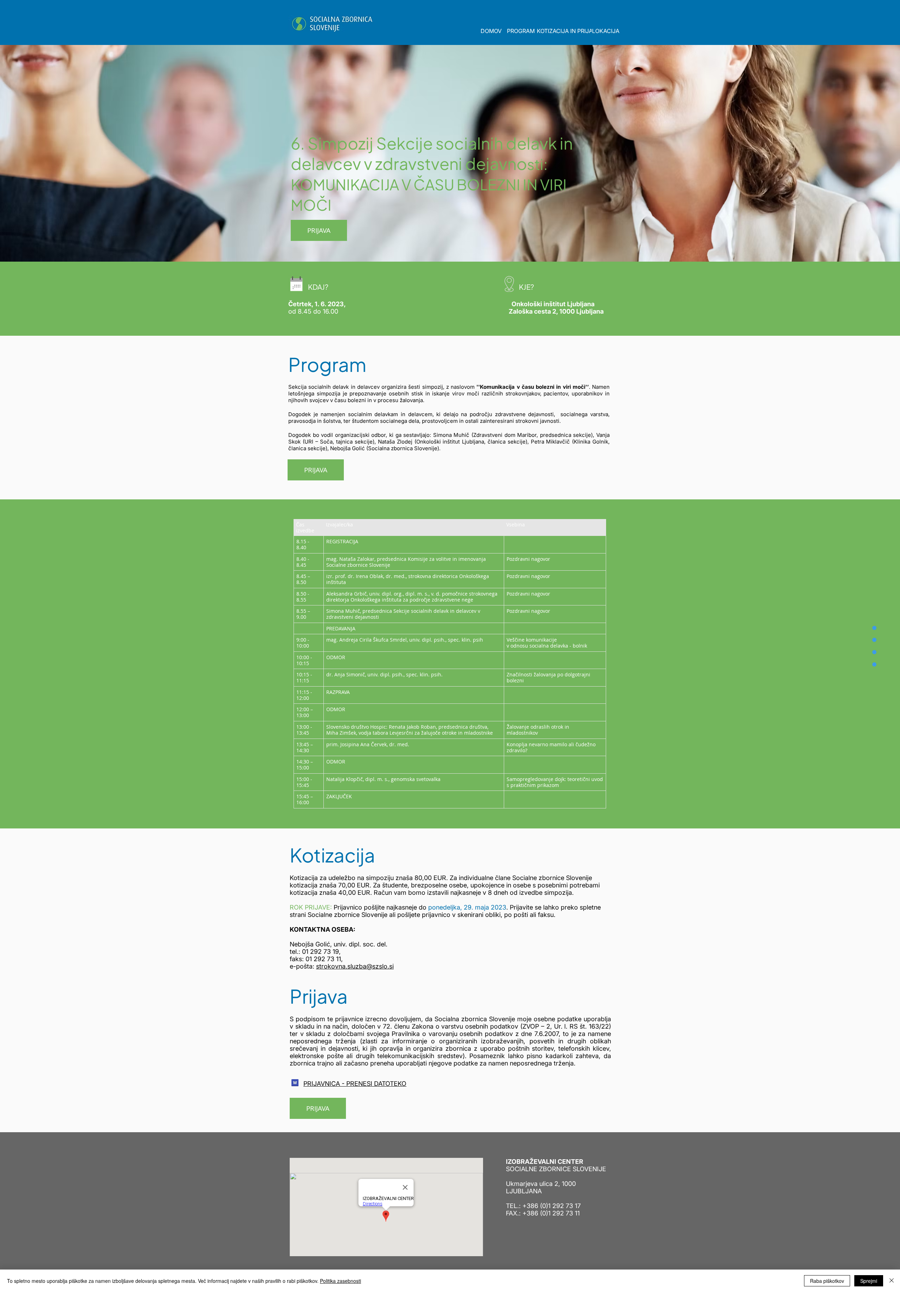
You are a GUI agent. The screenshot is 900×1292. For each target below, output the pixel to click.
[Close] (891, 1280)
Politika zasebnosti (340, 1280)
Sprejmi (868, 1280)
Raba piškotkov (827, 1280)
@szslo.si (380, 966)
